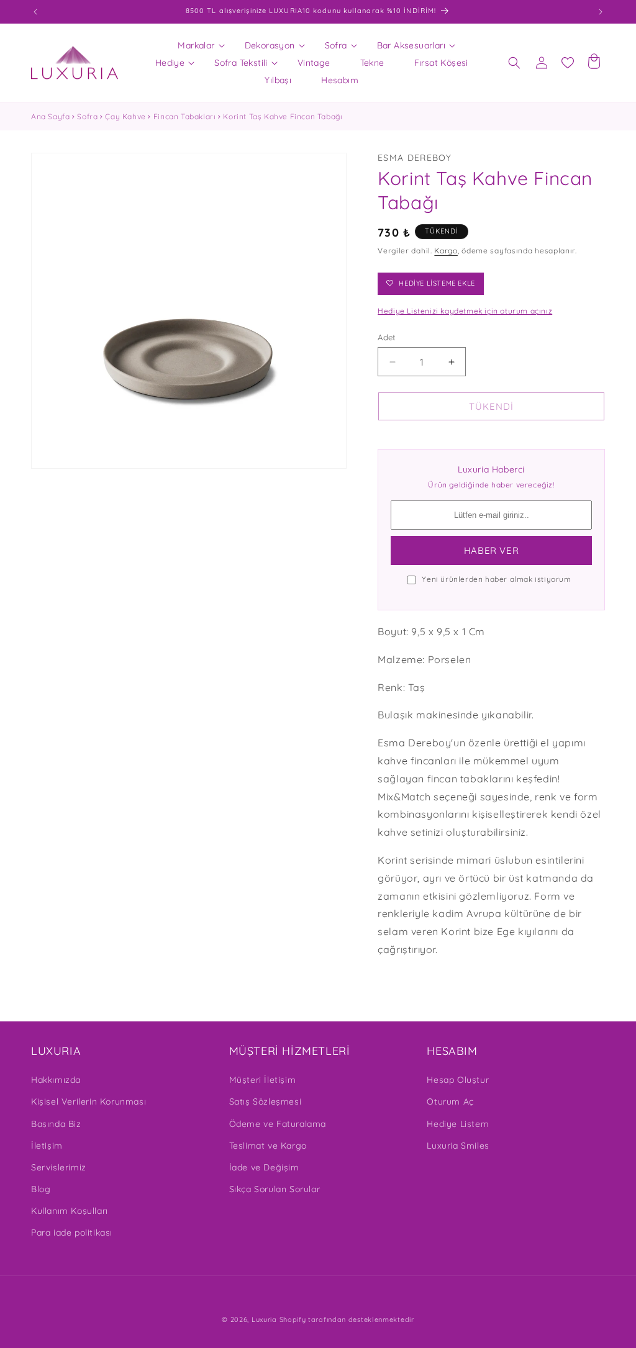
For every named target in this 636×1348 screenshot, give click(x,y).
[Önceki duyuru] (35, 12)
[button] (196, 45)
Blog (40, 1189)
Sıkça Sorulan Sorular (274, 1189)
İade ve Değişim (264, 1167)
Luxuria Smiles (458, 1145)
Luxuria (264, 1319)
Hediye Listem (458, 1123)
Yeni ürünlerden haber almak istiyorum (496, 579)
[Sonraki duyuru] (600, 12)
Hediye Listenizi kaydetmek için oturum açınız (465, 310)
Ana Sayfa (50, 116)
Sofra (87, 116)
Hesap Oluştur (458, 1079)
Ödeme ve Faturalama (277, 1123)
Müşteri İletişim (262, 1079)
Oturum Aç (450, 1101)
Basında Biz (56, 1123)
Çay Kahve (125, 116)
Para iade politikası (71, 1232)
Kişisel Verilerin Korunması (88, 1101)
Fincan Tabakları (184, 116)
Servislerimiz (58, 1167)
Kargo (446, 250)
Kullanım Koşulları (69, 1210)
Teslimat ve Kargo (268, 1145)
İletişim (47, 1145)
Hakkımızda (56, 1079)
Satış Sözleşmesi (265, 1101)
